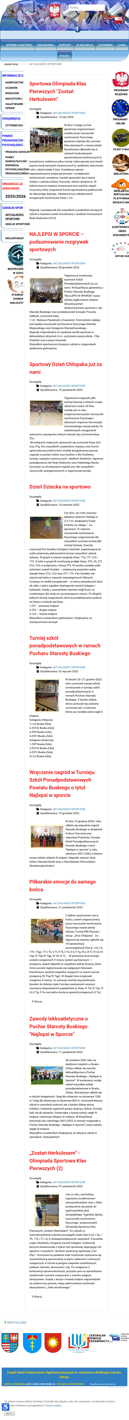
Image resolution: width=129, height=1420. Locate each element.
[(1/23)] (47, 931)
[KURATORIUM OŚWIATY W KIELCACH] (78, 1343)
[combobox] (87, 7)
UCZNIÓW (11, 87)
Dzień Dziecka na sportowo (60, 487)
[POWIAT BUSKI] (10, 1343)
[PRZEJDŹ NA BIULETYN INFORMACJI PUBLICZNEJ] (97, 21)
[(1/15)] (47, 1075)
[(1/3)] (47, 836)
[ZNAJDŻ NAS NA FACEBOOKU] (77, 29)
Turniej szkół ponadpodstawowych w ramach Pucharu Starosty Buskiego (64, 645)
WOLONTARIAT (14, 238)
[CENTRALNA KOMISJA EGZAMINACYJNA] (97, 1338)
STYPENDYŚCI (14, 125)
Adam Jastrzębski (116, 1387)
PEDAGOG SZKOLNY (17, 151)
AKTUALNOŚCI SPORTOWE (14, 216)
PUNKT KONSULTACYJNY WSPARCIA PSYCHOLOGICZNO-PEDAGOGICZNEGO (17, 165)
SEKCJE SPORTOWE (17, 224)
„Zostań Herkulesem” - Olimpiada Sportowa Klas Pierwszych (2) (57, 1160)
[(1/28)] (46, 527)
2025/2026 (15, 196)
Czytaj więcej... (53, 1405)
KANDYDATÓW (14, 82)
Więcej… (38, 1001)
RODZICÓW (12, 93)
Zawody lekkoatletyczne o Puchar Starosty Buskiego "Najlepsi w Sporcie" (58, 1026)
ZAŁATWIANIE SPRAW (14, 106)
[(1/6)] (46, 290)
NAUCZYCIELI (13, 98)
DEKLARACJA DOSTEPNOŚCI (70, 1384)
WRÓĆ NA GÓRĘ (16, 1322)
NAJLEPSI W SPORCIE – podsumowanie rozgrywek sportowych (58, 241)
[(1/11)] (47, 695)
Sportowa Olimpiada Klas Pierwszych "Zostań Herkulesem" (57, 91)
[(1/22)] (47, 1210)
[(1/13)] (46, 140)
